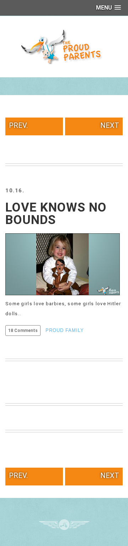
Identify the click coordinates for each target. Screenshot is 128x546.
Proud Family (65, 330)
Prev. (18, 125)
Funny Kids (64, 46)
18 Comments (23, 330)
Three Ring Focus (64, 524)
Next (109, 125)
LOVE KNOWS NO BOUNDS (56, 213)
